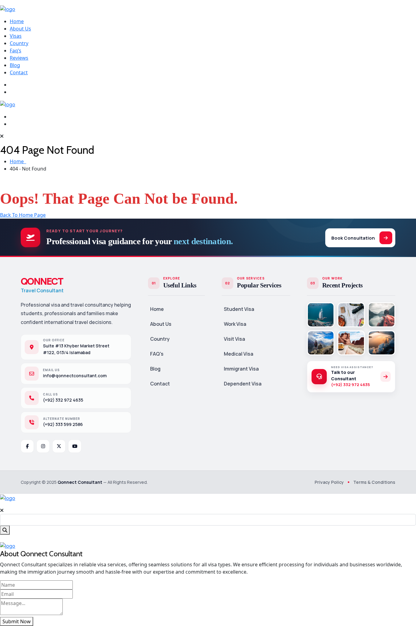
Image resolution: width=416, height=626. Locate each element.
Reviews (19, 58)
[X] (58, 446)
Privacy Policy (329, 482)
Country (19, 43)
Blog (15, 65)
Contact (19, 72)
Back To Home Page (23, 215)
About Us (20, 28)
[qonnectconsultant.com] (7, 8)
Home (17, 21)
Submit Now (16, 621)
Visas (16, 36)
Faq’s (15, 50)
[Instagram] (43, 446)
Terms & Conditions (374, 482)
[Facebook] (27, 446)
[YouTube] (74, 446)
